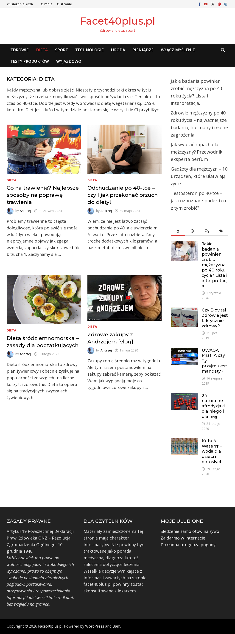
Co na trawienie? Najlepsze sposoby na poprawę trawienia (43, 195)
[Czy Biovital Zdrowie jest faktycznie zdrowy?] (184, 311)
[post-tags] (221, 231)
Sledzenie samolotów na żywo (190, 531)
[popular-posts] (178, 231)
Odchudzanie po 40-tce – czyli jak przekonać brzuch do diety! (122, 195)
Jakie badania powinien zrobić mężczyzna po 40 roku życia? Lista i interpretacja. (214, 264)
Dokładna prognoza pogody (188, 544)
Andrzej (25, 210)
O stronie (64, 4)
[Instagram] (225, 3)
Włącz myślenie (178, 49)
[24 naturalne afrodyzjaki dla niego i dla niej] (184, 396)
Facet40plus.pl (117, 21)
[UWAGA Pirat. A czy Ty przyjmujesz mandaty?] (184, 351)
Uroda (118, 49)
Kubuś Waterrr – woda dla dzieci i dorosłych (212, 451)
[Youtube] (206, 3)
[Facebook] (200, 3)
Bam (116, 626)
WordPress (94, 626)
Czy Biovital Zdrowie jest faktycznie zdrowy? (215, 318)
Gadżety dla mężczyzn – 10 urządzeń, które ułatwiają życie (199, 176)
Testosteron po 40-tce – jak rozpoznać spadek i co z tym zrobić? (198, 200)
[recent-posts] (192, 231)
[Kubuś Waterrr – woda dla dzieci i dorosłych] (184, 441)
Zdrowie (19, 49)
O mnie (46, 4)
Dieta (42, 49)
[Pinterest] (220, 3)
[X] (213, 3)
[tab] (178, 231)
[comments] (207, 231)
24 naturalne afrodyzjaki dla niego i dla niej (213, 406)
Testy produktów (29, 61)
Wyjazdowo (68, 61)
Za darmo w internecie (183, 538)
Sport (61, 49)
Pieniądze (143, 49)
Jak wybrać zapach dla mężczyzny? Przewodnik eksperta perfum (196, 151)
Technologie (89, 49)
